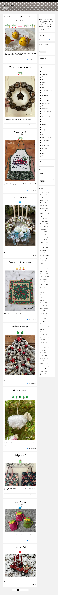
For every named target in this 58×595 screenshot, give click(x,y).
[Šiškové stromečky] (20, 353)
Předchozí (13, 590)
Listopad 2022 (44, 308)
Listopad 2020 (44, 369)
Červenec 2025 (44, 224)
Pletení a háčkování (46, 111)
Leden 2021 (43, 363)
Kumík (43, 93)
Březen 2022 (43, 326)
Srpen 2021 (43, 345)
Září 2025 (43, 219)
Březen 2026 (43, 203)
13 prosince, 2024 (20, 69)
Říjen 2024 (43, 247)
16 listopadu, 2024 (20, 328)
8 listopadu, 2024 (20, 393)
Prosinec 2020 (44, 366)
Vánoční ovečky (20, 390)
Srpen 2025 (43, 221)
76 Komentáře (32, 495)
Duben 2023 (43, 295)
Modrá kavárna (45, 103)
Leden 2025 (43, 240)
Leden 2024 (43, 271)
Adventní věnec (20, 197)
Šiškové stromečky (20, 326)
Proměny (44, 124)
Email (40, 48)
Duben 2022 (43, 324)
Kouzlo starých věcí (46, 90)
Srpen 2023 (43, 284)
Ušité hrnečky (20, 502)
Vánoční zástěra (20, 132)
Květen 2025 (43, 229)
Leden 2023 (43, 303)
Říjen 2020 (43, 371)
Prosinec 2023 (44, 274)
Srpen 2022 (43, 316)
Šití (43, 127)
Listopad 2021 (43, 337)
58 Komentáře (32, 255)
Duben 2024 (43, 263)
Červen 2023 (43, 290)
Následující (26, 590)
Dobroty (44, 77)
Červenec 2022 (44, 319)
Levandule (44, 95)
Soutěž (43, 129)
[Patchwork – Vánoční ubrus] (20, 289)
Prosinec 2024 (44, 242)
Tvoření (43, 135)
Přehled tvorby (45, 116)
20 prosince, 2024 (20, 22)
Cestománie (44, 74)
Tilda (43, 132)
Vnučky (44, 148)
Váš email (41, 169)
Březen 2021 (43, 358)
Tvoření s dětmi (45, 137)
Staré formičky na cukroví (20, 67)
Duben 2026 (43, 200)
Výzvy (43, 153)
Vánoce (44, 143)
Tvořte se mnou (45, 140)
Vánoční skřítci (20, 547)
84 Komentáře (32, 60)
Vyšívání (44, 151)
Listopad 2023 (44, 276)
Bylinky (44, 72)
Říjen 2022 (43, 311)
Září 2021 (43, 342)
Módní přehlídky (46, 101)
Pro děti (44, 122)
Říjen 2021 (43, 340)
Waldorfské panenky (47, 156)
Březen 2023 (43, 297)
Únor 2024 (43, 269)
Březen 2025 (43, 234)
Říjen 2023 (43, 279)
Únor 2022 (43, 329)
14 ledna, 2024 (20, 504)
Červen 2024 (43, 258)
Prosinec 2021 (43, 334)
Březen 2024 (43, 266)
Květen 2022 (44, 321)
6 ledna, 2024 (20, 549)
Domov (43, 79)
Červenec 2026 (44, 192)
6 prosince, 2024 (20, 134)
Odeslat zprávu (42, 181)
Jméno (40, 165)
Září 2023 (43, 282)
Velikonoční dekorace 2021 (46, 62)
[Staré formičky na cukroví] (20, 94)
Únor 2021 (43, 361)
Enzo (43, 82)
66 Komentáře (32, 540)
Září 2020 (43, 374)
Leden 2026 (43, 208)
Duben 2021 (43, 355)
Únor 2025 (43, 237)
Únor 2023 (43, 300)
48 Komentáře (32, 190)
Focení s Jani (45, 85)
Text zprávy (41, 173)
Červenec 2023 (44, 287)
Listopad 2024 (44, 245)
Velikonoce (44, 145)
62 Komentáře (32, 125)
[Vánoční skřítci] (20, 564)
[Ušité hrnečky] (20, 519)
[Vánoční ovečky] (20, 417)
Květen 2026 (43, 197)
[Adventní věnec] (20, 224)
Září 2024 (43, 250)
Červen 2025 (43, 226)
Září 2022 (43, 313)
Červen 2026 (43, 195)
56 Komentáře (32, 319)
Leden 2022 (43, 332)
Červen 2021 (43, 350)
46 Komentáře (32, 383)
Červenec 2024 (44, 255)
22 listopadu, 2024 (20, 265)
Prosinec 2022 (44, 305)
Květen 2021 (43, 353)
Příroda (43, 119)
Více (5, 56)
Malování (44, 98)
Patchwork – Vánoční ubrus (20, 262)
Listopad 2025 (44, 213)
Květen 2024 (43, 261)
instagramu (49, 39)
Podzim (43, 114)
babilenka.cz (5, 1)
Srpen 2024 (43, 253)
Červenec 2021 (43, 347)
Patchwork (44, 108)
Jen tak (44, 87)
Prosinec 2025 (44, 211)
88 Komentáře (32, 584)
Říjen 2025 (43, 216)
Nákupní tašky (20, 455)
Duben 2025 (43, 232)
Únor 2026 (43, 205)
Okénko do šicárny (46, 106)
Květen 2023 (43, 292)
